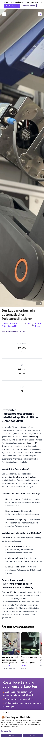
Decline (11, 735)
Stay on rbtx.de (29, 6)
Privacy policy (6, 731)
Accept (32, 735)
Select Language (12, 6)
